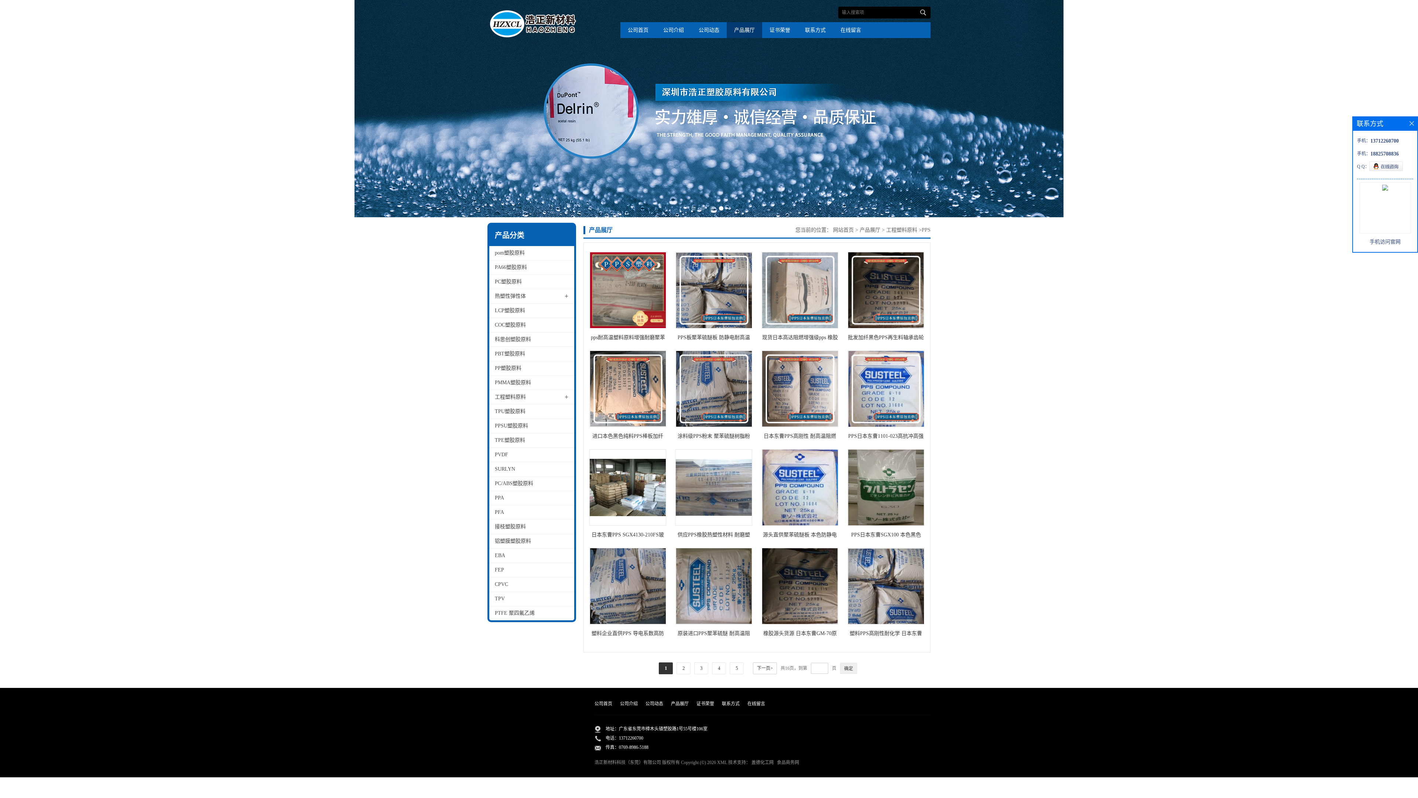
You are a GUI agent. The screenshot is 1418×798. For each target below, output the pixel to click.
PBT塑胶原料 (510, 354)
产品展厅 (744, 30)
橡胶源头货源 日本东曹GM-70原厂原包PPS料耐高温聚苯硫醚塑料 (800, 635)
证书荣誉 (780, 30)
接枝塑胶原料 (510, 526)
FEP (499, 570)
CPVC (501, 584)
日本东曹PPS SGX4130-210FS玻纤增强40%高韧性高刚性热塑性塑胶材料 (627, 536)
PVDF (501, 454)
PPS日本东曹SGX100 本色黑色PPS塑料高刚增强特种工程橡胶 (885, 536)
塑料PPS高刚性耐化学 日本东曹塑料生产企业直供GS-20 (886, 635)
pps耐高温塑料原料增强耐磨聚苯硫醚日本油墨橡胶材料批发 (628, 339)
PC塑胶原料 (508, 281)
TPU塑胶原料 (510, 411)
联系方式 (815, 30)
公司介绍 (673, 30)
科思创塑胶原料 (513, 339)
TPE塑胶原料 (510, 440)
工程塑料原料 (510, 397)
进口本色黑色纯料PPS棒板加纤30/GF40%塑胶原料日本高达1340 (627, 437)
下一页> (765, 668)
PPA (499, 498)
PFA (499, 512)
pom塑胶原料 (510, 253)
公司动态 (709, 30)
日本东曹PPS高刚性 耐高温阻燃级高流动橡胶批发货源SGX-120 (800, 437)
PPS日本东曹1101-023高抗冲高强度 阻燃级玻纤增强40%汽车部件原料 (886, 437)
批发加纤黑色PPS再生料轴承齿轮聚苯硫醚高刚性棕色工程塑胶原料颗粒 (886, 339)
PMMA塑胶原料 (513, 382)
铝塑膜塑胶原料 (513, 541)
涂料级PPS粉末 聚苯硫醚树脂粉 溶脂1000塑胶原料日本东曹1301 (714, 437)
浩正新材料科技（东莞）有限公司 (628, 762)
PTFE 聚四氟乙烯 (515, 613)
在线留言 (850, 30)
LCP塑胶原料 (510, 310)
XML (722, 762)
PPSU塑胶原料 (511, 426)
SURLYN (505, 469)
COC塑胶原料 (510, 325)
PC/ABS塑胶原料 (514, 483)
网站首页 (843, 230)
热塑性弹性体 (510, 296)
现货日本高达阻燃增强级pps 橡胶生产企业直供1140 (800, 339)
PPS (926, 230)
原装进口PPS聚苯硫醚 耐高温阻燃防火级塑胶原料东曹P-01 (714, 635)
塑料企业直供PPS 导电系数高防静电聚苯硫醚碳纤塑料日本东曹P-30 (628, 635)
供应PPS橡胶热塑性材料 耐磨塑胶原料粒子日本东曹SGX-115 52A (714, 536)
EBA (500, 555)
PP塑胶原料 (508, 368)
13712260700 (631, 738)
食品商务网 (788, 762)
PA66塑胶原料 (511, 267)
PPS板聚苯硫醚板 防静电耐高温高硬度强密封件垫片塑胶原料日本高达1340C (714, 339)
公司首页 (638, 30)
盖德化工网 (762, 762)
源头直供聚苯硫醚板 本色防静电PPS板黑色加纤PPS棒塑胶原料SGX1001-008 (800, 536)
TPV (500, 598)
